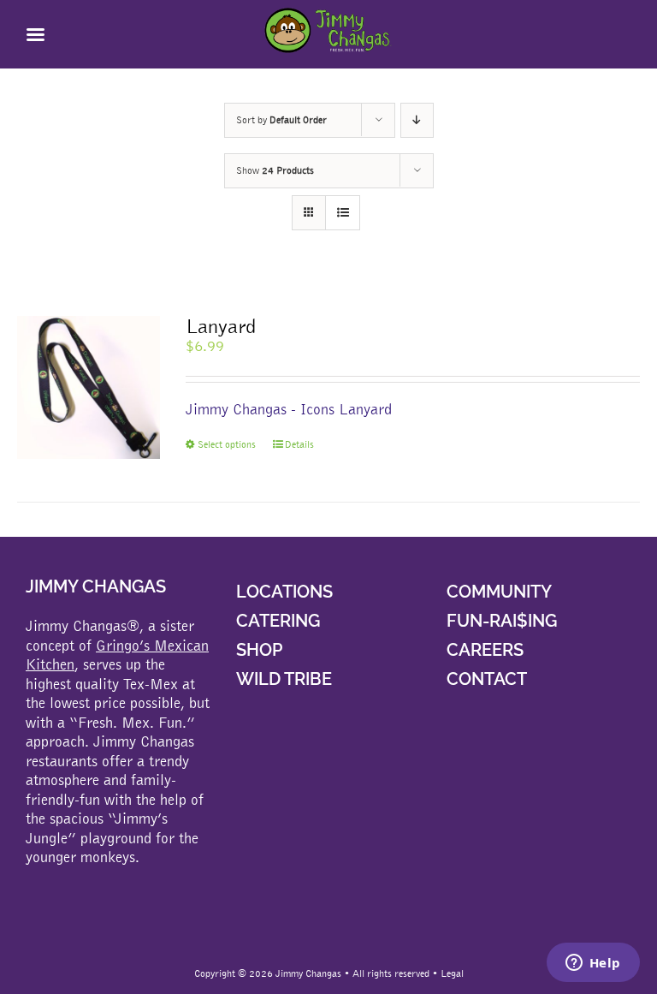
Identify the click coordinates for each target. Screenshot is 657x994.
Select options (227, 444)
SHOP (259, 650)
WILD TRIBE (284, 679)
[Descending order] (417, 120)
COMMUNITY (499, 591)
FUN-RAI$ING (502, 620)
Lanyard (221, 325)
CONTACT (487, 679)
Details (299, 444)
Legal (452, 973)
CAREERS (485, 650)
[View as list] (342, 212)
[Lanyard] (88, 387)
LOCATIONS (284, 591)
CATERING (278, 620)
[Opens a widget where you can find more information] (593, 964)
